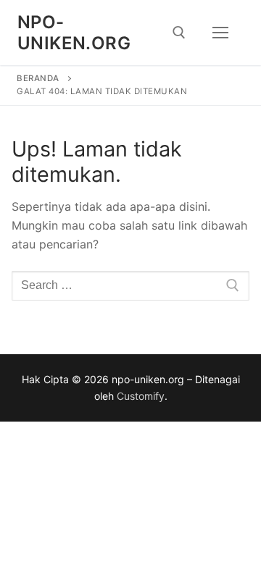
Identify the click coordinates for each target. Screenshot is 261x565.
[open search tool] (179, 32)
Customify (141, 396)
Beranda (38, 78)
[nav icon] (220, 32)
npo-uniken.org (73, 33)
